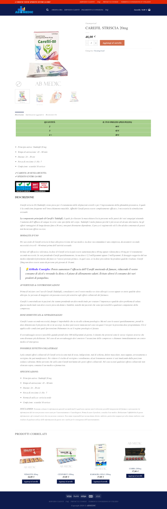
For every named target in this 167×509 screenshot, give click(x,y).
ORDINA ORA (57, 9)
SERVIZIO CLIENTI (87, 2)
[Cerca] (47, 10)
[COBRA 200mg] (135, 452)
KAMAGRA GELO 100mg (100, 474)
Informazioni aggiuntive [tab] (35, 114)
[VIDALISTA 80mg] (31, 455)
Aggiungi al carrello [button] (31, 481)
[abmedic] (28, 9)
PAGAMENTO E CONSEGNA (92, 9)
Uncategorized (90, 23)
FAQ (98, 2)
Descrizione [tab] (19, 114)
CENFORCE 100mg (66, 474)
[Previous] (19, 54)
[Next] (77, 54)
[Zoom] (18, 84)
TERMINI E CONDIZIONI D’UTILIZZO (136, 2)
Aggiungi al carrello (112, 42)
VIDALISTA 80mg (31, 474)
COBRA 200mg (135, 468)
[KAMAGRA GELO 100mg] (100, 455)
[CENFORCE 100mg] (66, 455)
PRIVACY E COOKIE (110, 2)
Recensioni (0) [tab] (51, 114)
